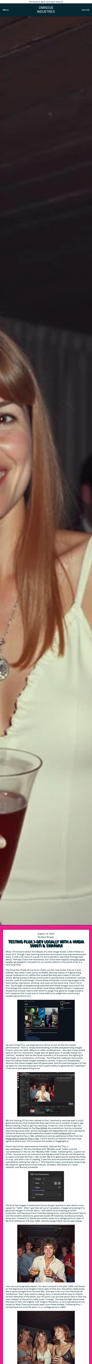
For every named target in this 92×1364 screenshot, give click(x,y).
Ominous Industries (46, 9)
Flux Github (41, 1128)
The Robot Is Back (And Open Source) (46, 2)
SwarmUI (66, 1133)
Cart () (85, 10)
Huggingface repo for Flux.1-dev (22, 1138)
